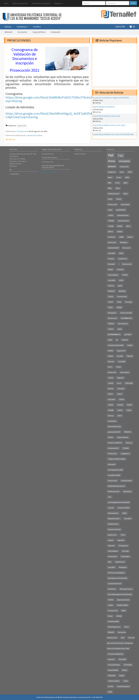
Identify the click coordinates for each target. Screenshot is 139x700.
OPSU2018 (128, 383)
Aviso (122, 172)
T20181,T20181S (122, 605)
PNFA (125, 183)
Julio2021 (127, 519)
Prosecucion (112, 318)
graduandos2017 (114, 432)
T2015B (110, 226)
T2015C (118, 199)
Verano (130, 237)
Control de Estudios (34, 135)
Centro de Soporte (20, 3)
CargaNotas (125, 454)
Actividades (125, 204)
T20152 (110, 378)
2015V (121, 280)
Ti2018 (110, 605)
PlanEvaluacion (113, 491)
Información (127, 264)
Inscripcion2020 (123, 508)
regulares (121, 540)
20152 (110, 199)
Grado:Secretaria (123, 686)
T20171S (111, 286)
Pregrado (120, 378)
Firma (126, 627)
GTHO (117, 183)
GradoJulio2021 (126, 313)
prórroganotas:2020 (115, 470)
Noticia (110, 389)
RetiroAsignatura (114, 627)
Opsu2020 (122, 659)
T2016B (110, 410)
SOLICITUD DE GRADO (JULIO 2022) (106, 116)
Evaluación (112, 372)
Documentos (123, 324)
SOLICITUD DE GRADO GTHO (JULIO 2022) (109, 125)
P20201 (124, 670)
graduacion (112, 535)
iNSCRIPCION (120, 210)
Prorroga (128, 302)
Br (117, 340)
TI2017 (110, 307)
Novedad (111, 264)
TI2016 (129, 410)
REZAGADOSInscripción (116, 486)
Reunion (129, 443)
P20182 (119, 616)
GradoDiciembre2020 (115, 345)
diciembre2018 (113, 621)
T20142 (110, 383)
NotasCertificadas (114, 426)
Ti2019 (125, 681)
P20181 (119, 226)
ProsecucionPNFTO (115, 443)
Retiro (110, 177)
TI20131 (110, 329)
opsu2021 (111, 567)
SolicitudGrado (123, 221)
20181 (110, 210)
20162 (125, 194)
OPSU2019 (111, 676)
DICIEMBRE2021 (126, 318)
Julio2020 (111, 280)
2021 (109, 562)
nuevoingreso (113, 275)
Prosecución (112, 204)
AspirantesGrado (123, 600)
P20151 (110, 269)
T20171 (110, 302)
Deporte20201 (113, 670)
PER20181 (122, 291)
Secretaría (111, 464)
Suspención (121, 351)
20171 (110, 367)
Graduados (112, 421)
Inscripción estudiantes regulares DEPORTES (111, 97)
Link (109, 497)
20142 (120, 329)
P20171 (110, 394)
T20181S (111, 221)
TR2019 (110, 600)
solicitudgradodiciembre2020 (118, 502)
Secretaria (111, 237)
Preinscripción (113, 513)
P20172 (110, 232)
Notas (111, 161)
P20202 (110, 351)
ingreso (110, 540)
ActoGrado (112, 242)
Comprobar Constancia (41, 3)
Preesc (110, 616)
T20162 (110, 405)
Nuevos (110, 416)
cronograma (123, 546)
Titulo (123, 535)
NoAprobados (113, 524)
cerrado (111, 508)
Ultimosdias (124, 372)
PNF (111, 155)
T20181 (110, 215)
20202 (124, 513)
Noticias (8, 26)
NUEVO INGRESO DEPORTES (104, 107)
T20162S (120, 405)
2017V (120, 416)
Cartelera (37, 26)
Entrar (133, 3)
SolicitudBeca (113, 551)
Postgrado (112, 172)
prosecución (22, 126)
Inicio (6, 3)
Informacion (112, 481)
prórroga (125, 551)
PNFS (110, 188)
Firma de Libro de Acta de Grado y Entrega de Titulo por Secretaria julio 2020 (121, 643)
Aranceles (111, 399)
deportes (111, 546)
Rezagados (112, 313)
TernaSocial (21, 131)
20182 (121, 237)
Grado (118, 177)
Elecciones (126, 248)
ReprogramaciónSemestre (117, 578)
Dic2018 (120, 356)
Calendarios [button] (21, 26)
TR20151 (111, 324)
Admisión (8, 32)
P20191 (121, 676)
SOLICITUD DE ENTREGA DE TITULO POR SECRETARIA (113, 134)
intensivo (111, 659)
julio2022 (127, 334)
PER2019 (111, 632)
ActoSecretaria (126, 481)
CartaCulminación (114, 583)
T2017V (121, 399)
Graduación (55, 32)
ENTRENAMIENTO (114, 334)
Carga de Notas (38, 32)
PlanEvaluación (113, 194)
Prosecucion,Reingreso (116, 573)
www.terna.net (52, 697)
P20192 (119, 307)
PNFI (109, 183)
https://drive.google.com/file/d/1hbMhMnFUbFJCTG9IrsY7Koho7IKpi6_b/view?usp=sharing (58, 99)
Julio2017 (120, 389)
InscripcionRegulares (115, 654)
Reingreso (123, 242)
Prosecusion (112, 454)
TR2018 (124, 275)
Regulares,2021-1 (114, 519)
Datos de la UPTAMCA (49, 172)
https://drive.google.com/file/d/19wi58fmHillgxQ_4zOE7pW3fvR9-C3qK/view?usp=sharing (50, 115)
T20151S (125, 340)
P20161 (129, 405)
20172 (128, 226)
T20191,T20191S (113, 681)
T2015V (110, 297)
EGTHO (110, 686)
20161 (110, 340)
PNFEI (124, 611)
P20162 (110, 356)
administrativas (122, 215)
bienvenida (127, 491)
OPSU (127, 177)
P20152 (110, 437)
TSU (120, 155)
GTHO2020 (128, 665)
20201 (120, 286)
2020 (122, 638)
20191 (119, 302)
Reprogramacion (126, 589)
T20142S (126, 448)
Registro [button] (57, 3)
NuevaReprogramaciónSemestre (120, 594)
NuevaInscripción (114, 529)
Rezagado (123, 567)
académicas (122, 259)
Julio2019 (111, 253)
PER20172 (127, 432)
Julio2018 (121, 361)
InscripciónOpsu (114, 665)
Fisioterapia (125, 556)
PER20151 (111, 291)
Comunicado (122, 297)
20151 (118, 188)
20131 (130, 172)
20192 (121, 253)
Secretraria (112, 589)
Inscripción (22, 32)
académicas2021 (114, 475)
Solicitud (120, 269)
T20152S (129, 356)
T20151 (129, 345)
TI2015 (118, 367)
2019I (110, 692)
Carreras (111, 259)
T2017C (119, 394)
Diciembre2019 (113, 248)
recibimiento (120, 562)
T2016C (119, 410)
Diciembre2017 (113, 448)
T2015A (119, 232)
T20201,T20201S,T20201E (116, 459)
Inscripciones (113, 611)
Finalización (112, 556)
